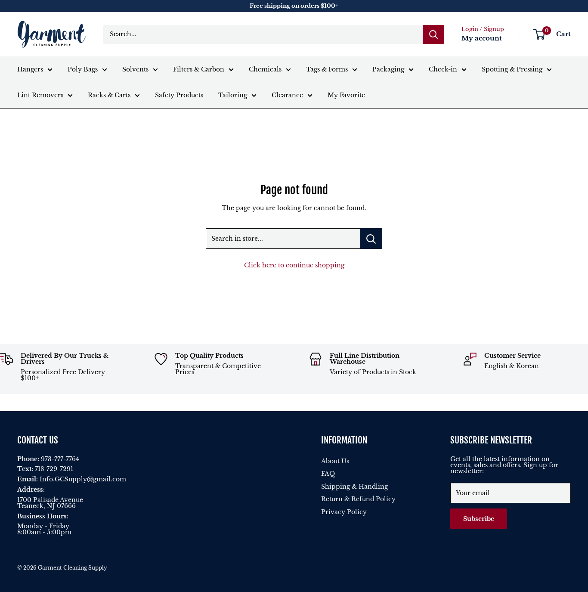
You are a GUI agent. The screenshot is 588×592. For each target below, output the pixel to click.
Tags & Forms (327, 69)
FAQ (328, 473)
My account (481, 38)
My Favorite (346, 95)
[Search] (433, 34)
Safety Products (179, 95)
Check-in (443, 69)
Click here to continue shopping (294, 265)
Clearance (287, 95)
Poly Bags (83, 69)
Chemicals (265, 69)
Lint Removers (40, 95)
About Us (335, 461)
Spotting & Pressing (512, 69)
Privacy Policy (344, 512)
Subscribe (478, 519)
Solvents (135, 69)
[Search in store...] (371, 238)
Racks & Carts (109, 95)
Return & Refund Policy (358, 499)
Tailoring (232, 95)
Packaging (388, 69)
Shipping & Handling (354, 486)
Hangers (30, 69)
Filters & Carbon (198, 69)
